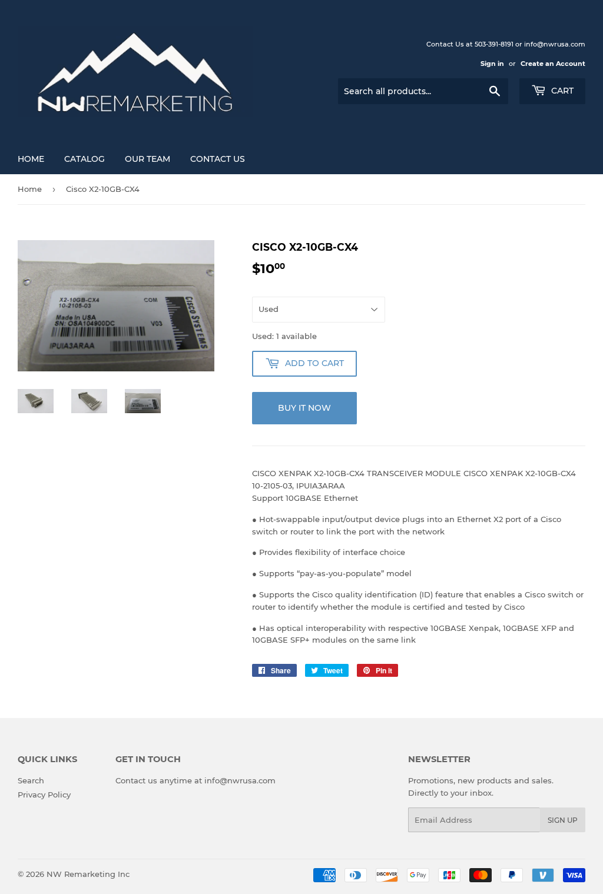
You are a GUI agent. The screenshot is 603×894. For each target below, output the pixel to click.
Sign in (492, 63)
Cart (561, 90)
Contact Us (217, 159)
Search (31, 780)
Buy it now (304, 408)
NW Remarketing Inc (88, 874)
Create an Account (553, 63)
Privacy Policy (44, 794)
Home (31, 159)
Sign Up (563, 820)
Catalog (84, 159)
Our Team (147, 159)
